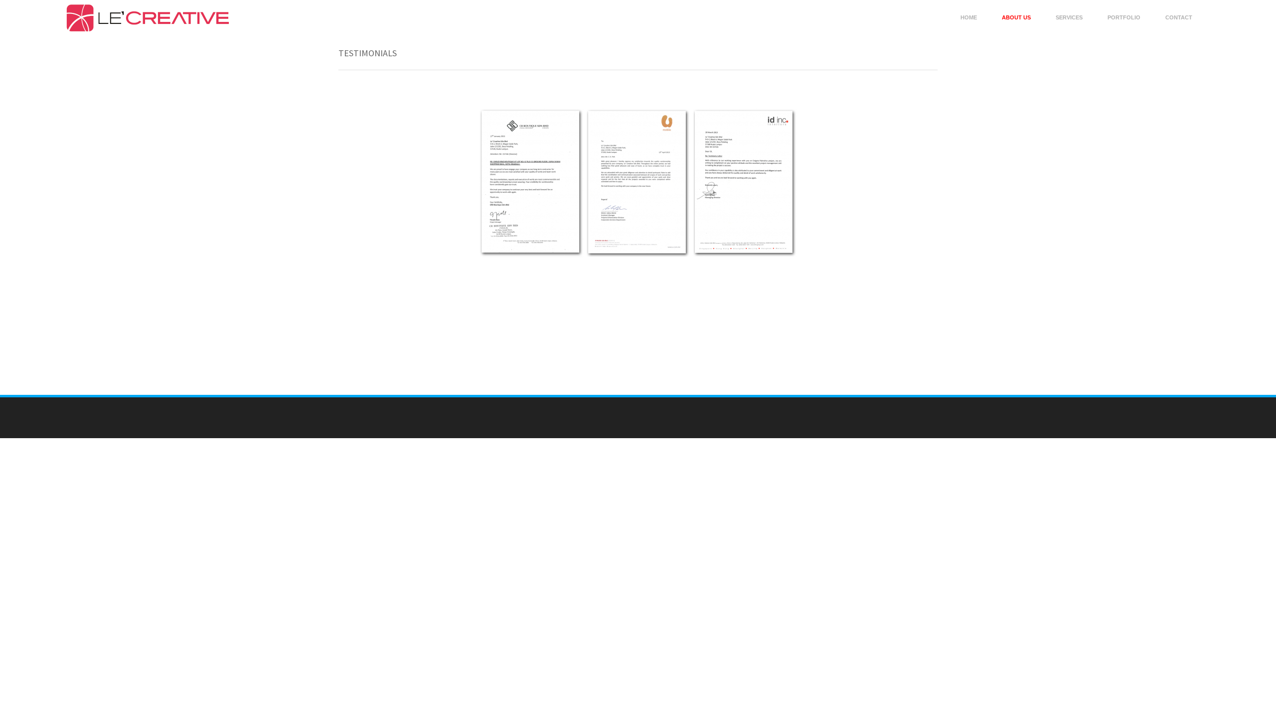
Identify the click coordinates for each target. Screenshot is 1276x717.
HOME (968, 17)
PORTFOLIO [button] (1124, 17)
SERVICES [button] (1069, 17)
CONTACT (1178, 17)
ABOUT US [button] (1016, 17)
